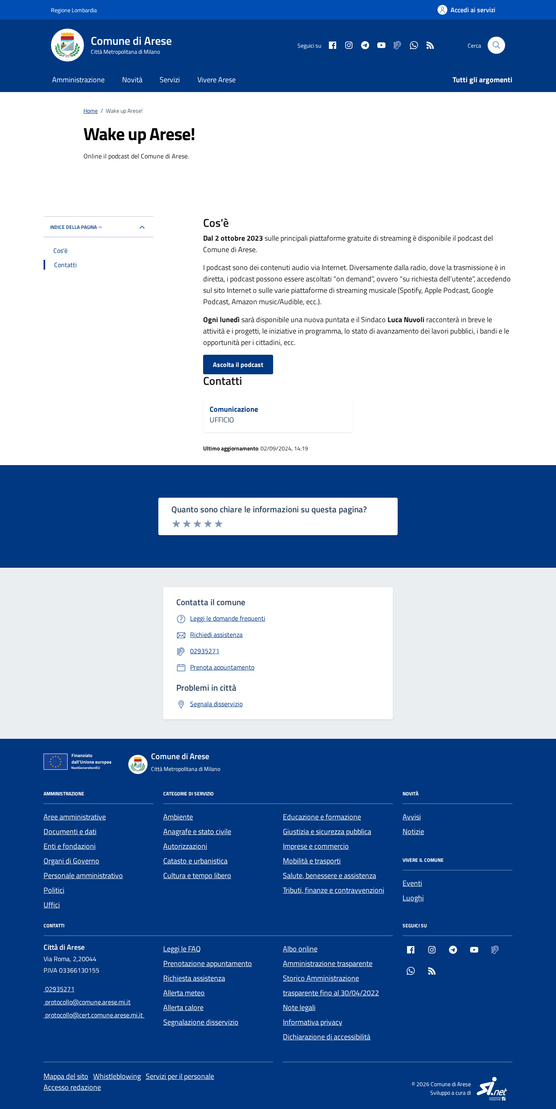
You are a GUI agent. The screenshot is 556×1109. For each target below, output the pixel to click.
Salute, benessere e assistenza (329, 875)
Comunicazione (234, 409)
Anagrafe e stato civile (197, 831)
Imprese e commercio (316, 846)
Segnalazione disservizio (201, 1022)
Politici (54, 890)
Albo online (300, 948)
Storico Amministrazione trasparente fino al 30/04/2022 (331, 985)
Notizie (413, 831)
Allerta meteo (184, 992)
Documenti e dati (70, 831)
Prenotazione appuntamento (207, 963)
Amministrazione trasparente (327, 963)
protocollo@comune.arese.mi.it (87, 1002)
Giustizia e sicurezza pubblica (327, 831)
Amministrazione (78, 79)
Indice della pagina (73, 227)
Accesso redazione (72, 1087)
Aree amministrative (75, 816)
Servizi (170, 79)
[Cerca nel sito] (496, 45)
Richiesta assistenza (194, 978)
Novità (132, 79)
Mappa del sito (66, 1076)
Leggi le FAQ (182, 948)
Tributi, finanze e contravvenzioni (333, 890)
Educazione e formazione (322, 816)
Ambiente (178, 816)
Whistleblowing (117, 1076)
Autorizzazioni (185, 846)
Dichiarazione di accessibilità (326, 1036)
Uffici (52, 904)
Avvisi (412, 816)
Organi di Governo (71, 860)
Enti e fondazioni (70, 846)
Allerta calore (183, 1007)
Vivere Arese (216, 79)
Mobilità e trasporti (312, 860)
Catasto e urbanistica (195, 860)
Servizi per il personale (180, 1076)
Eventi (412, 883)
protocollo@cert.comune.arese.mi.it (94, 1015)
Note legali (299, 1007)
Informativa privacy (312, 1022)
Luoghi (413, 897)
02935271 (59, 989)
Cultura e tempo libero (197, 875)
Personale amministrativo (83, 875)
